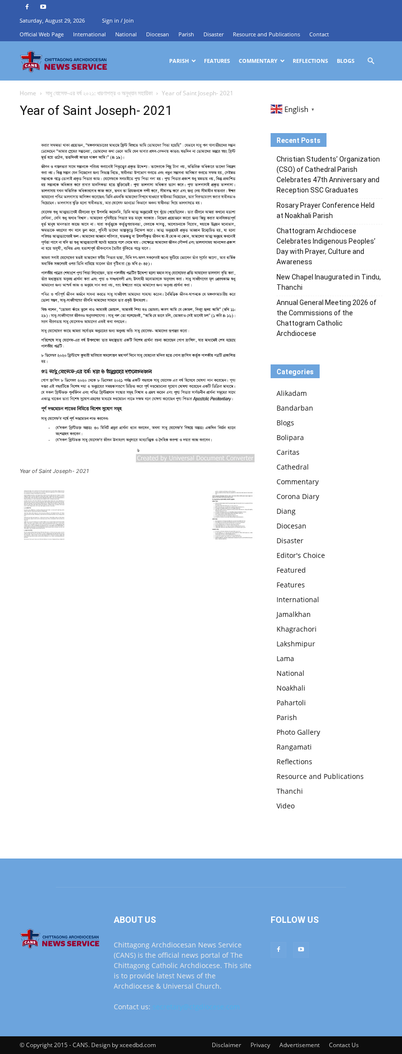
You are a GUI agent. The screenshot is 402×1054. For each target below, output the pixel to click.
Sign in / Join (118, 20)
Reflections (310, 60)
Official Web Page (42, 34)
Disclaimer (226, 1045)
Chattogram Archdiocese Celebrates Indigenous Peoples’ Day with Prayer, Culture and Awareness (326, 246)
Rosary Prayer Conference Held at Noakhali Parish (325, 210)
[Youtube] (43, 7)
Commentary (258, 60)
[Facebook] (27, 7)
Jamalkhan (293, 614)
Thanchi (289, 791)
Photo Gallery (298, 732)
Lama (285, 658)
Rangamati (294, 746)
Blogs (345, 60)
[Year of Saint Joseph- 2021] (138, 462)
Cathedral (292, 467)
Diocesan (157, 34)
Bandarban (294, 408)
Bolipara (290, 437)
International (89, 34)
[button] (370, 61)
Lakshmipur (295, 643)
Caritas (288, 452)
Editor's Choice (300, 555)
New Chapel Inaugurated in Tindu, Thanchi (328, 282)
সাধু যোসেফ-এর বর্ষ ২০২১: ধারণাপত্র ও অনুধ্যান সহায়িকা (99, 93)
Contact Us (344, 1045)
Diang (286, 511)
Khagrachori (296, 629)
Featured (291, 570)
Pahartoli (291, 702)
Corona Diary (297, 496)
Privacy (260, 1045)
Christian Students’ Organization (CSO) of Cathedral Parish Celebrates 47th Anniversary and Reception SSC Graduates (328, 174)
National (126, 34)
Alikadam (291, 393)
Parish (186, 34)
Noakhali (290, 688)
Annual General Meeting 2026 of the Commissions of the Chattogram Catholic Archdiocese (326, 318)
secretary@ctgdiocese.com (196, 1006)
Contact (319, 34)
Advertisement (299, 1045)
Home (28, 93)
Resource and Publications (266, 34)
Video (285, 805)
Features (217, 60)
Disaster (213, 34)
